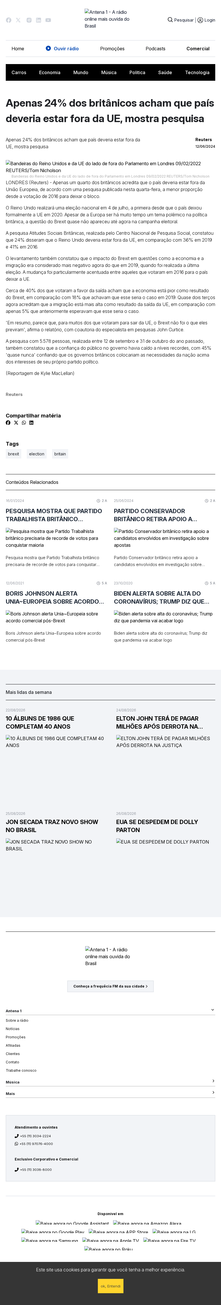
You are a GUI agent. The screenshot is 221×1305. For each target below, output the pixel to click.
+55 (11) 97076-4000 (36, 1144)
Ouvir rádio (66, 48)
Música (109, 72)
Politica (137, 72)
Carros (19, 72)
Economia (49, 72)
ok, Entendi (111, 1286)
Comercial (197, 48)
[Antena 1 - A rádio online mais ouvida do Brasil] (110, 20)
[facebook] (8, 422)
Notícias (13, 1029)
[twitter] (16, 422)
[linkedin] (31, 422)
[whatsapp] (24, 422)
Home (18, 48)
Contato (12, 1062)
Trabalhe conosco (21, 1070)
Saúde (165, 72)
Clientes (13, 1054)
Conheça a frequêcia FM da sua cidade (108, 986)
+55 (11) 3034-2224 (35, 1136)
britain (60, 453)
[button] (9, 20)
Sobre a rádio (17, 1020)
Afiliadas (13, 1045)
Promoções (112, 48)
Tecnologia (197, 72)
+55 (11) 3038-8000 (36, 1170)
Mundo (80, 72)
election (36, 453)
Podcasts (155, 48)
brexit (13, 453)
